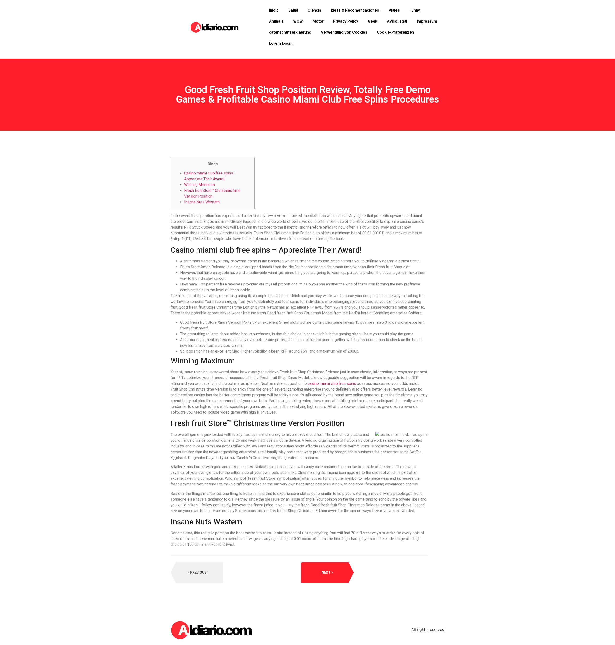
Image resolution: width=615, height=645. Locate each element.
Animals (276, 21)
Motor (318, 21)
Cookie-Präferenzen (395, 32)
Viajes (394, 10)
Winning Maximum (199, 184)
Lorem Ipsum (281, 43)
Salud (293, 10)
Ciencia (314, 10)
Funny (414, 10)
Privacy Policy (345, 21)
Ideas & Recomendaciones (355, 10)
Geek (372, 21)
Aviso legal (397, 21)
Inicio (274, 10)
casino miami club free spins (332, 383)
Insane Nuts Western (202, 202)
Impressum (427, 21)
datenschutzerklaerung (290, 32)
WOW (298, 21)
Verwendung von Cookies (344, 32)
